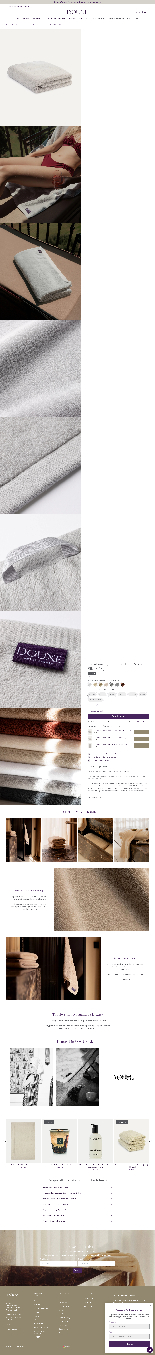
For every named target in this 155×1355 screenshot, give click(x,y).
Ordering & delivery (41, 1308)
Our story (62, 1299)
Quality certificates (65, 1321)
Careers (61, 1310)
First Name (44, 1259)
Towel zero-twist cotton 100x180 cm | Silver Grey (110, 744)
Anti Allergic (63, 1314)
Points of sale (63, 1325)
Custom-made (63, 1329)
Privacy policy (38, 1323)
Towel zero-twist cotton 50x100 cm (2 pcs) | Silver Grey (112, 730)
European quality (64, 1318)
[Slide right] (5, 1141)
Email (111, 1332)
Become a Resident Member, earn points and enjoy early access (76, 2)
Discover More (142, 722)
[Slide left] (150, 1141)
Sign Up (77, 1270)
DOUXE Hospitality (89, 1299)
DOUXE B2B (87, 1302)
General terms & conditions (39, 1332)
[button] (142, 12)
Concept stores (64, 1302)
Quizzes (37, 1304)
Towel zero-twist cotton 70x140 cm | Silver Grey (110, 737)
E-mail (80, 1259)
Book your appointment (14, 6)
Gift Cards (37, 1316)
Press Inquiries (87, 1306)
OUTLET (37, 1337)
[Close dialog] (150, 1305)
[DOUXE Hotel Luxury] (77, 12)
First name (112, 1322)
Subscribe (129, 1344)
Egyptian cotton (64, 1306)
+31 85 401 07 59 (12, 1329)
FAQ (35, 1320)
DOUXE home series (65, 1333)
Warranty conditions (41, 1327)
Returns (36, 1312)
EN (137, 12)
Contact (27, 6)
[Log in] (145, 12)
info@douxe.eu (11, 1324)
